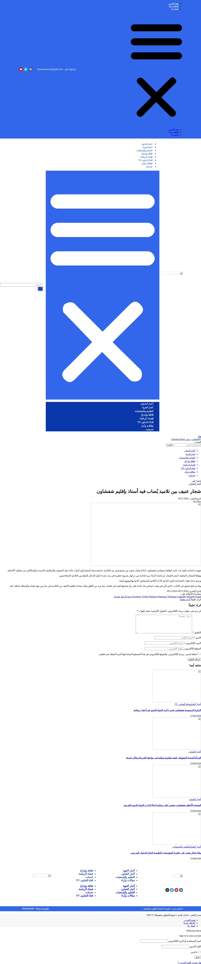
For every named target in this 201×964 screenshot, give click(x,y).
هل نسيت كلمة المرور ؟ (189, 962)
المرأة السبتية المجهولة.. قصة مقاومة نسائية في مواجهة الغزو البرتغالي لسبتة (163, 757)
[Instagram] (167, 890)
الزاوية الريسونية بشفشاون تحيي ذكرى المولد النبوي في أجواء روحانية (167, 710)
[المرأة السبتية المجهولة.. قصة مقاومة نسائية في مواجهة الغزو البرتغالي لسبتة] (176, 749)
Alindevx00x (28, 908)
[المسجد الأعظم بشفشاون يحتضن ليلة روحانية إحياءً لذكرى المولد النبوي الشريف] (176, 796)
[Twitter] (172, 890)
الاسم (197, 637)
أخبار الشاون (195, 484)
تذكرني (194, 952)
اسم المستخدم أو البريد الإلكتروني (184, 941)
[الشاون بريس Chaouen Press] (186, 439)
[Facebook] (181, 890)
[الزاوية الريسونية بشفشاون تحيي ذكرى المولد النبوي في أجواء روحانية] (176, 701)
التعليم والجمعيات (181, 847)
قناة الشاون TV (182, 704)
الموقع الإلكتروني (192, 648)
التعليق (197, 632)
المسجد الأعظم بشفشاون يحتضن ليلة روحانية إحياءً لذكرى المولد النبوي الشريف (162, 805)
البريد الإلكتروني (192, 643)
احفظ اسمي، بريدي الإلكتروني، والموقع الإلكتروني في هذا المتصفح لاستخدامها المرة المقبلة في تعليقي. (147, 654)
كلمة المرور (195, 946)
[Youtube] (176, 890)
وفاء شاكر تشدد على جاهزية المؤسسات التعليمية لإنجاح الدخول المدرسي (166, 853)
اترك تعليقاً (185, 599)
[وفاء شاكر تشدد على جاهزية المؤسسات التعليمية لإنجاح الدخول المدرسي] (176, 844)
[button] (156, 69)
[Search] (40, 289)
